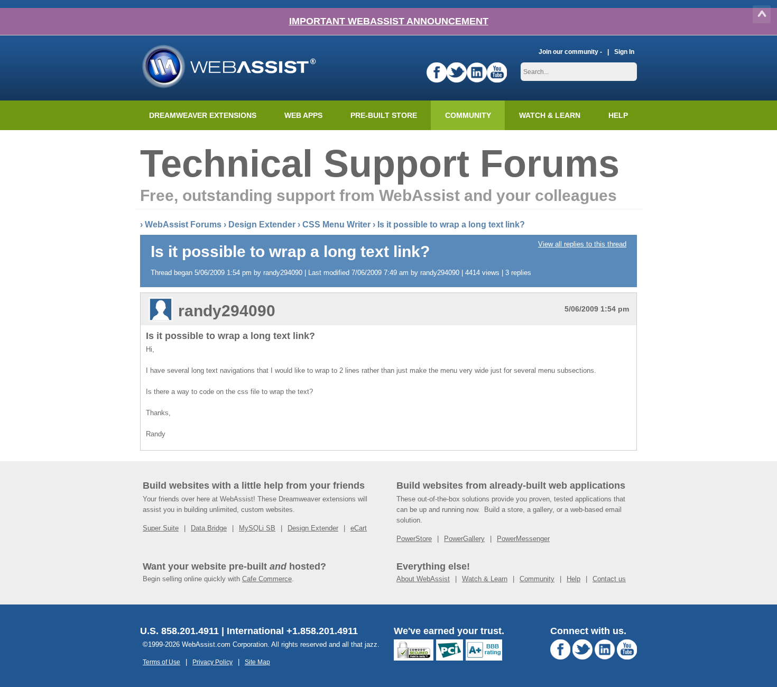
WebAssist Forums (183, 224)
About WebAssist (423, 579)
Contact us (609, 579)
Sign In (624, 51)
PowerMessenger (523, 539)
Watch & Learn (549, 115)
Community (468, 115)
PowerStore (414, 539)
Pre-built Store (383, 115)
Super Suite (161, 528)
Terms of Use (161, 661)
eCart (358, 528)
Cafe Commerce (267, 579)
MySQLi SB (257, 528)
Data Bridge (209, 528)
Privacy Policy (212, 661)
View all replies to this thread (582, 244)
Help (573, 579)
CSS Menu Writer (336, 224)
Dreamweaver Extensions (202, 115)
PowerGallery (464, 539)
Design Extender (261, 224)
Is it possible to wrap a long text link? (451, 224)
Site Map (257, 661)
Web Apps (303, 115)
